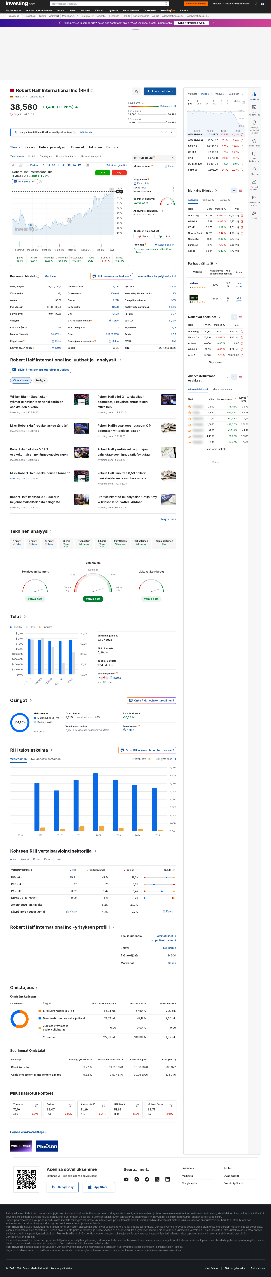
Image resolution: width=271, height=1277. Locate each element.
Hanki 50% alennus (196, 3)
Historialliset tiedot (66, 156)
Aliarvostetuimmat (198, 389)
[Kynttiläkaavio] (14, 165)
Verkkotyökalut (233, 1183)
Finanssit (77, 147)
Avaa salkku (231, 1175)
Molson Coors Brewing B (161, 1104)
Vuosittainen (18, 758)
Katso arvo (166, 106)
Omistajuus (46, 156)
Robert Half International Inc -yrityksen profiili (60, 927)
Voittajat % (208, 200)
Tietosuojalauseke (235, 1268)
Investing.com (17, 478)
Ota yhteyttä (189, 1183)
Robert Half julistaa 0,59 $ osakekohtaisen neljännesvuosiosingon (39, 451)
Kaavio (30, 147)
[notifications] (256, 3)
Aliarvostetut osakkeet (173, 16)
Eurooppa (114, 16)
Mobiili (228, 1168)
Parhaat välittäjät (200, 263)
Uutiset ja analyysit (53, 147)
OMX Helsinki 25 (197, 134)
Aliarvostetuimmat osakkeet (201, 378)
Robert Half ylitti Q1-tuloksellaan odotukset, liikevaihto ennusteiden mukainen (123, 402)
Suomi (42, 16)
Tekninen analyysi (29, 531)
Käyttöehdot (211, 1268)
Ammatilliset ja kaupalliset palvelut (163, 938)
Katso (73, 911)
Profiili (31, 156)
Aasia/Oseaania (141, 16)
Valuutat (192, 93)
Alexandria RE (88, 1104)
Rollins (50, 1104)
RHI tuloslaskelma (29, 750)
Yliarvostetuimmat (222, 389)
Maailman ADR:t (70, 16)
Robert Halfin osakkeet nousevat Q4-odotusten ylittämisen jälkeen (125, 428)
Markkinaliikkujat (200, 190)
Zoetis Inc (18, 1104)
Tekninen (95, 147)
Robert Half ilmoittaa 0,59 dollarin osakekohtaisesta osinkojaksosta (122, 475)
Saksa (172, 963)
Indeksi (205, 93)
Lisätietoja (188, 1168)
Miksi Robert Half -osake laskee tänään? (39, 425)
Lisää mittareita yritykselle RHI (156, 276)
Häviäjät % (224, 200)
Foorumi (112, 147)
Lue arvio (239, 285)
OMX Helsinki (195, 140)
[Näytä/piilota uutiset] (88, 165)
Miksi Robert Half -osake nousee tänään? (40, 473)
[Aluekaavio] (21, 165)
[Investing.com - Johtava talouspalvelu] (20, 3)
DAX (190, 158)
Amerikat (101, 16)
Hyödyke (219, 93)
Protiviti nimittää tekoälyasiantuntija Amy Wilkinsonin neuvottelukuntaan (127, 499)
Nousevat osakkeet (202, 317)
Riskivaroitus (258, 1268)
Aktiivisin (193, 200)
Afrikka (155, 16)
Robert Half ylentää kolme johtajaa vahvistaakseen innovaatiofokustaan (125, 451)
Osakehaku (150, 10)
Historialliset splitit (91, 156)
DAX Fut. (193, 146)
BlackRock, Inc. (21, 1067)
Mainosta (187, 1175)
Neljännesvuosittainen (46, 758)
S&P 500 (192, 169)
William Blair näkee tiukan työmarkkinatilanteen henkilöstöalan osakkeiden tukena (36, 402)
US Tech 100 (195, 163)
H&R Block (119, 1104)
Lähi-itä (126, 16)
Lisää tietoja (85, 132)
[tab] (17, 543)
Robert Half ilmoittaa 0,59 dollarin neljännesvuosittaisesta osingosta (35, 499)
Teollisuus (169, 947)
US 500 (192, 152)
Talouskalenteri (131, 10)
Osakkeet (13, 16)
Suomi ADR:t (87, 16)
